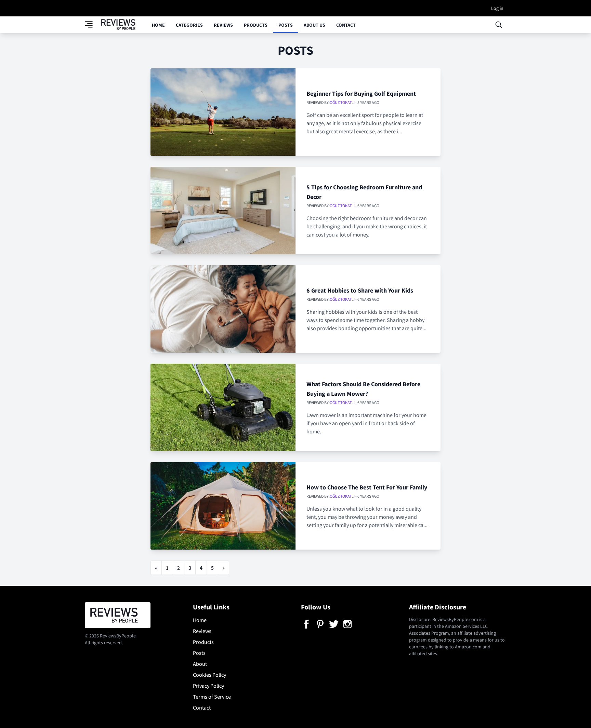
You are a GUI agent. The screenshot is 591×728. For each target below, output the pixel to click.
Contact (346, 25)
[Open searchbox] (498, 24)
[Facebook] (306, 624)
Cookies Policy (209, 674)
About (200, 663)
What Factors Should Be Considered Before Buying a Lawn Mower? (363, 388)
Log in (497, 8)
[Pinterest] (320, 624)
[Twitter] (333, 624)
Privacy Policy (208, 685)
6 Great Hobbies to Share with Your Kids (359, 290)
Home (158, 25)
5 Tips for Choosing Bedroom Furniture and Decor (364, 192)
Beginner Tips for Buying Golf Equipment (361, 93)
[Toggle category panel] (93, 24)
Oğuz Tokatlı (342, 102)
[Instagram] (347, 624)
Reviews (223, 25)
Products (255, 25)
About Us (314, 25)
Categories (189, 25)
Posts (285, 25)
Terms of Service (212, 696)
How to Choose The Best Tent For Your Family (366, 487)
